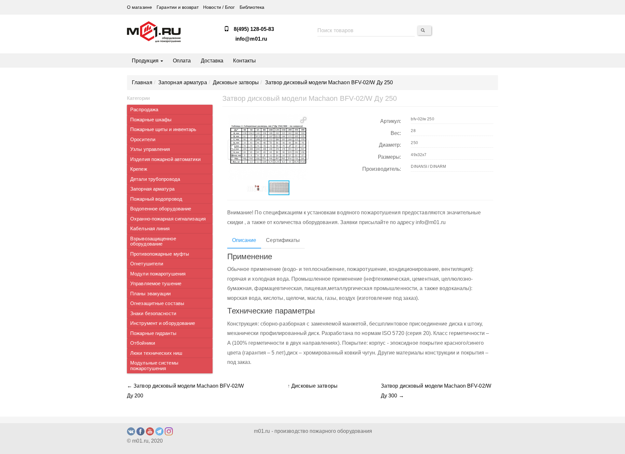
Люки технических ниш (156, 353)
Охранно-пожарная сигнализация (168, 218)
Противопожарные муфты (159, 254)
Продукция (146, 60)
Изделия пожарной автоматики (165, 159)
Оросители (142, 139)
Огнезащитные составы (157, 303)
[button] (303, 120)
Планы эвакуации (150, 293)
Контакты (244, 60)
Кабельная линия (150, 228)
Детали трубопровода (155, 179)
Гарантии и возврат (178, 7)
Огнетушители (146, 263)
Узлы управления (150, 149)
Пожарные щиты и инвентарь (163, 129)
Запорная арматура (152, 189)
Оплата (182, 60)
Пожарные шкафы (151, 119)
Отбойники (142, 343)
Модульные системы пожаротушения (154, 365)
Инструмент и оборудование (162, 323)
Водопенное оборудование (160, 208)
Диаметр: (390, 145)
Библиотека (252, 7)
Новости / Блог (219, 7)
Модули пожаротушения (158, 273)
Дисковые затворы (314, 386)
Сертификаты (283, 240)
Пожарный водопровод (156, 199)
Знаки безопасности (153, 313)
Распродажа (144, 109)
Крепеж (138, 169)
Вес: (396, 133)
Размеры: (389, 157)
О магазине (139, 7)
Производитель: (381, 169)
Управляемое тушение (155, 283)
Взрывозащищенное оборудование (153, 241)
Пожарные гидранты (153, 333)
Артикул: (390, 121)
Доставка (212, 60)
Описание (244, 240)
